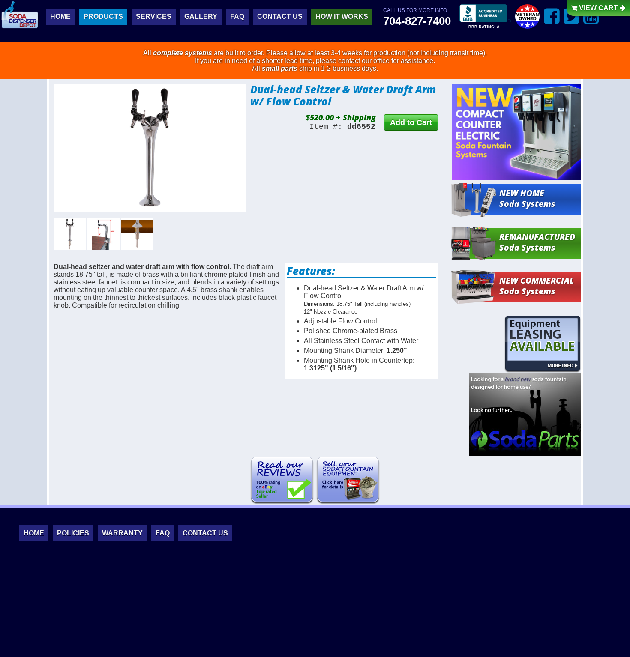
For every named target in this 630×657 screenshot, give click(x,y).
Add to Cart (411, 122)
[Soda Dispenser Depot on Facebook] (552, 16)
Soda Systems (527, 198)
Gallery (200, 16)
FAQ (237, 16)
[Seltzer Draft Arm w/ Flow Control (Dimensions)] (103, 234)
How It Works (341, 16)
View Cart (598, 8)
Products (103, 16)
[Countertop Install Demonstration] (137, 234)
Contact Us (280, 16)
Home (60, 16)
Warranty (122, 533)
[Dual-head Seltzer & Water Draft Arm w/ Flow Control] (150, 148)
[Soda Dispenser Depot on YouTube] (591, 16)
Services (153, 16)
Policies (73, 533)
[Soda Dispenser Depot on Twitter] (571, 16)
